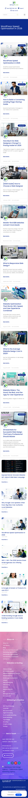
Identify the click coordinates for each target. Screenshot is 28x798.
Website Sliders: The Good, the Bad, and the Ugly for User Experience (13, 392)
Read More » (6, 72)
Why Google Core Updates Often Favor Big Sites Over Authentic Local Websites (13, 505)
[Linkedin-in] (19, 763)
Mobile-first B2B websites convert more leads (13, 224)
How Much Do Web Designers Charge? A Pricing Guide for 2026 (12, 143)
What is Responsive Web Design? (13, 264)
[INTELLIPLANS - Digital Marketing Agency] (14, 3)
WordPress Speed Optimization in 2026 (11, 62)
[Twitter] (8, 763)
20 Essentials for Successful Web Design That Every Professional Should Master (13, 433)
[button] (24, 15)
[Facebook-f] (12, 763)
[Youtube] (15, 763)
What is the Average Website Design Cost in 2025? (12, 351)
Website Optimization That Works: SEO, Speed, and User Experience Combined (13, 307)
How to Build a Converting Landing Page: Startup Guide (14, 101)
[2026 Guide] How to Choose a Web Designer (13, 185)
